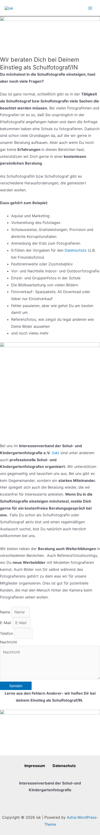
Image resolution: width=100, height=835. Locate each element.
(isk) (55, 452)
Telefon (7, 633)
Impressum (38, 765)
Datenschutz (76, 250)
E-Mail (6, 622)
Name (5, 612)
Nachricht (8, 642)
